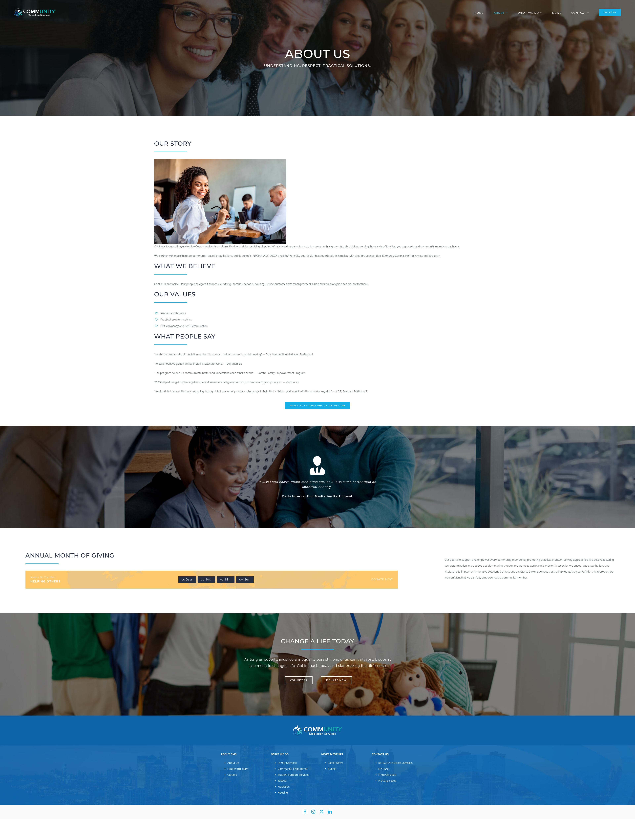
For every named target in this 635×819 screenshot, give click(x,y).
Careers (232, 769)
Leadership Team (237, 763)
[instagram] (313, 806)
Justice (282, 775)
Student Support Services (293, 769)
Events (332, 763)
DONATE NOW (382, 574)
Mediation (284, 781)
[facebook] (305, 806)
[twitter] (321, 806)
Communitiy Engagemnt (292, 763)
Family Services (287, 757)
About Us (233, 757)
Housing (283, 787)
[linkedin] (330, 806)
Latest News (335, 757)
